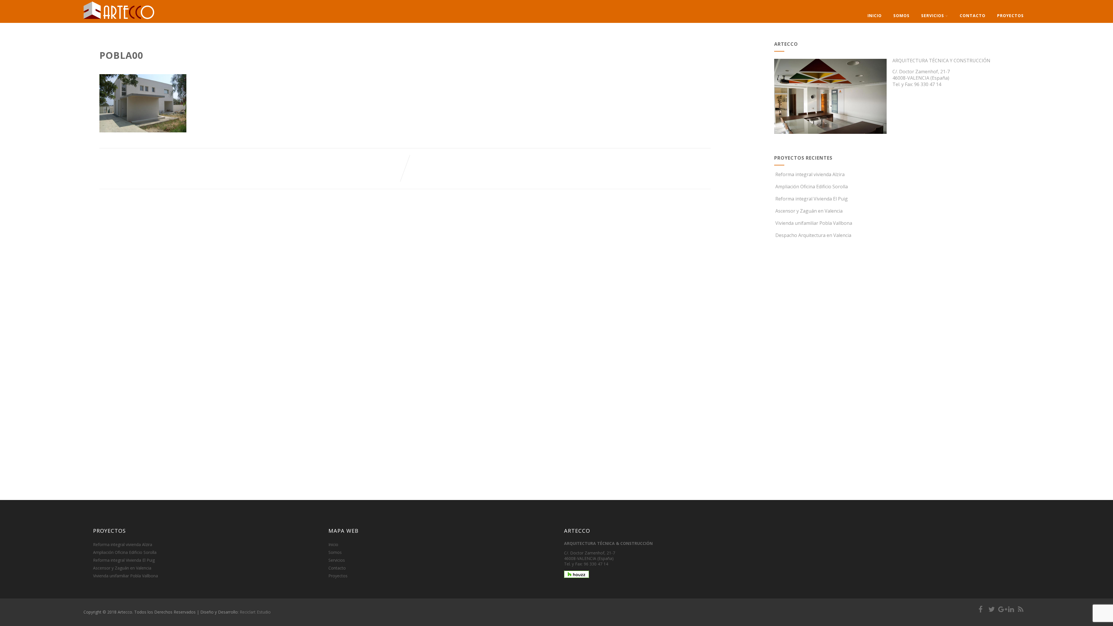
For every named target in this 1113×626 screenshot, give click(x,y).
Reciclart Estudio (255, 612)
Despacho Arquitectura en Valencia (813, 235)
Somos (901, 15)
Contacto (972, 15)
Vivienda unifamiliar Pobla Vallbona (813, 223)
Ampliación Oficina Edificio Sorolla (811, 186)
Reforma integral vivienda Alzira (810, 174)
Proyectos (1010, 15)
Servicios (932, 15)
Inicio (875, 15)
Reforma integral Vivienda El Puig (811, 199)
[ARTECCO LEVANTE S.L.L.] (119, 19)
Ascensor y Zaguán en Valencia (809, 211)
